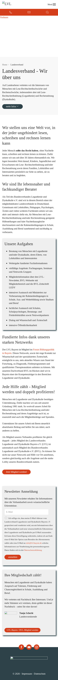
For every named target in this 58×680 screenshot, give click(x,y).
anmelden (12, 557)
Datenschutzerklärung (33, 550)
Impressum (27, 673)
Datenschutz (40, 673)
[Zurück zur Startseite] (15, 4)
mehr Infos (11, 106)
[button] (52, 4)
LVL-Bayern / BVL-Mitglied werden (22, 630)
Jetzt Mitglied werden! (16, 472)
